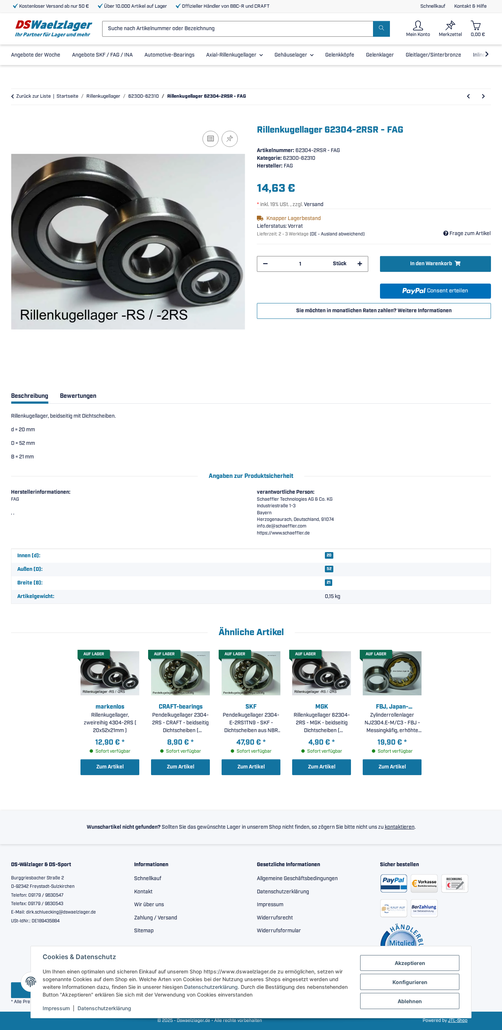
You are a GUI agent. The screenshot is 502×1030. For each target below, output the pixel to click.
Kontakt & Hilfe (470, 6)
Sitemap (144, 931)
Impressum (56, 1008)
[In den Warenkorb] (17, 121)
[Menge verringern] (265, 263)
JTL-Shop (457, 1020)
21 (328, 582)
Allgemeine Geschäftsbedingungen (297, 878)
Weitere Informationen (425, 310)
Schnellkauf (432, 6)
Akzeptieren (410, 963)
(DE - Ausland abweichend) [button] (337, 234)
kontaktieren (400, 827)
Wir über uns (149, 904)
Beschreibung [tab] (29, 396)
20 (329, 555)
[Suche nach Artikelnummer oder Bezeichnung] (381, 29)
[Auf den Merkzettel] (230, 139)
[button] (418, 29)
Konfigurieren (409, 982)
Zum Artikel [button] (110, 767)
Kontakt (143, 892)
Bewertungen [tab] (78, 396)
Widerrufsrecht (275, 918)
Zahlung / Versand (155, 918)
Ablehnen (410, 1001)
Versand (313, 204)
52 (329, 569)
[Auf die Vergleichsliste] (210, 139)
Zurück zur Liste (33, 96)
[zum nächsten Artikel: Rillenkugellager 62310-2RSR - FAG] (483, 97)
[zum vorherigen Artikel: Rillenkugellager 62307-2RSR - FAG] (468, 97)
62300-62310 (299, 158)
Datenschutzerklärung (211, 987)
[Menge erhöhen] (360, 263)
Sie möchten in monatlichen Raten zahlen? (374, 310)
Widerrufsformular (279, 931)
